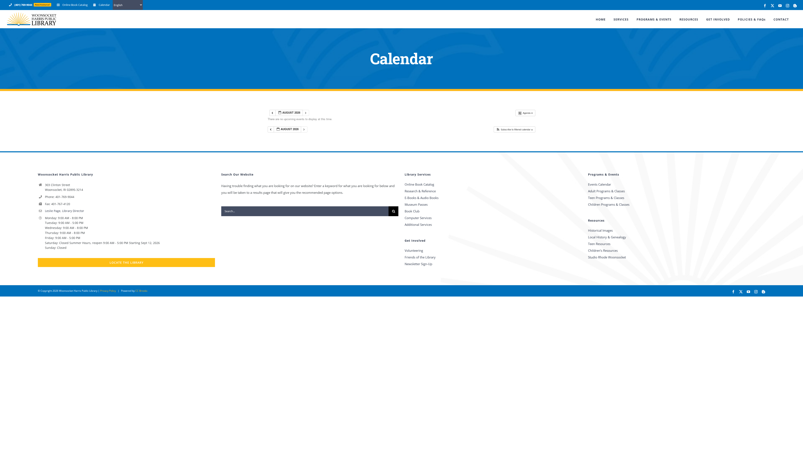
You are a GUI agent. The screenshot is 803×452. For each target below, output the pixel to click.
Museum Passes (416, 204)
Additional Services (418, 224)
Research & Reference (420, 191)
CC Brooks (141, 291)
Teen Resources (599, 244)
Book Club (412, 211)
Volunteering (414, 250)
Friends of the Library (420, 257)
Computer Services (418, 218)
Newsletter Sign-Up (418, 264)
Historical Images (600, 230)
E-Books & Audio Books (422, 198)
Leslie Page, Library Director (64, 211)
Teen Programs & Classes (606, 198)
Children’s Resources (603, 250)
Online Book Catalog (419, 184)
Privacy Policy (108, 291)
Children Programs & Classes (608, 204)
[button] (514, 129)
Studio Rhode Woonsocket (607, 257)
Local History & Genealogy (607, 237)
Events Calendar (599, 184)
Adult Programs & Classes (606, 191)
